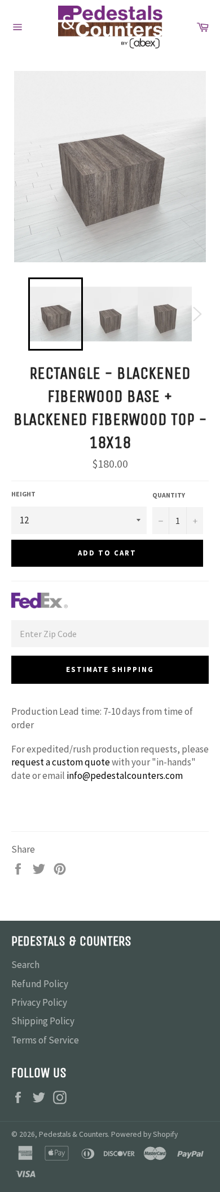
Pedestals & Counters (73, 1134)
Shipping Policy (42, 1021)
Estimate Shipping (109, 669)
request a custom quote (60, 762)
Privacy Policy (39, 1002)
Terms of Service (45, 1040)
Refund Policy (39, 984)
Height (23, 494)
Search (25, 964)
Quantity (168, 495)
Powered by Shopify (144, 1134)
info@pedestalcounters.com (125, 775)
